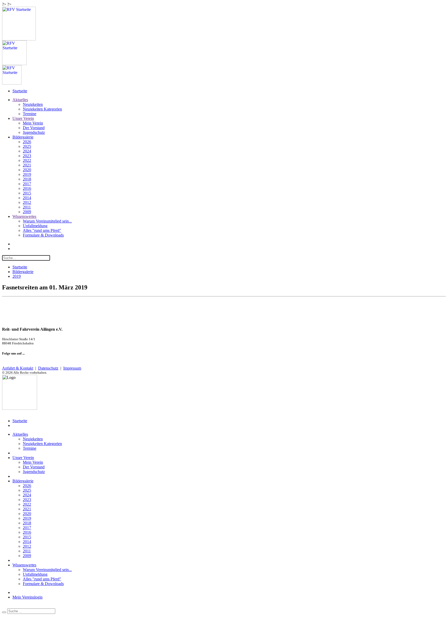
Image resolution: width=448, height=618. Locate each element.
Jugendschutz (34, 132)
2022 (27, 160)
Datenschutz (48, 368)
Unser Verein (23, 118)
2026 (27, 142)
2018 (27, 179)
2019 (27, 174)
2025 (27, 146)
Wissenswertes (24, 216)
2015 (27, 193)
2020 (27, 170)
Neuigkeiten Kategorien (42, 109)
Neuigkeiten (33, 104)
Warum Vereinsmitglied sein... (47, 221)
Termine (29, 114)
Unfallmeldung (35, 226)
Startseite (19, 91)
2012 (27, 202)
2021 (27, 165)
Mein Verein (33, 123)
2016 (27, 188)
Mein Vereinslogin (27, 597)
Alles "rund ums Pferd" (42, 230)
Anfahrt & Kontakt (17, 368)
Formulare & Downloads (43, 235)
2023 (27, 156)
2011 (27, 207)
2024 (27, 151)
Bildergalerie (22, 137)
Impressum (72, 368)
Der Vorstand (34, 128)
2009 (27, 212)
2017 (27, 184)
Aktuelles (20, 100)
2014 (27, 198)
